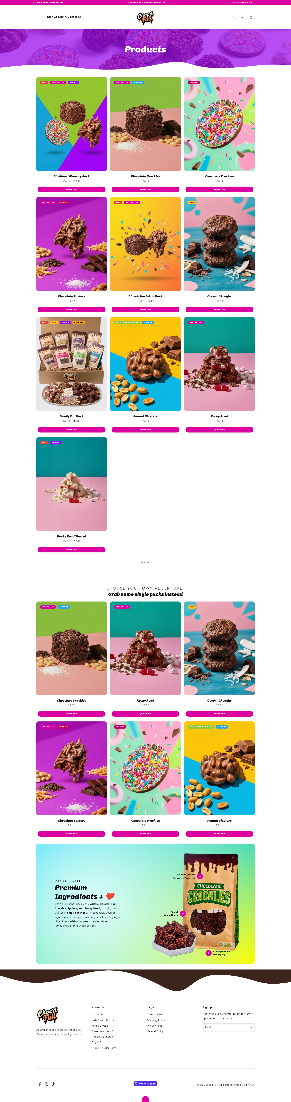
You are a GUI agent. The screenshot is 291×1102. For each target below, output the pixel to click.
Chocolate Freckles (219, 176)
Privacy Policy (155, 1026)
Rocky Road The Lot (71, 536)
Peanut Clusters (145, 416)
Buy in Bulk (98, 1042)
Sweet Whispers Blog (104, 1031)
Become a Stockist (103, 1037)
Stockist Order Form (104, 1048)
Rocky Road (219, 416)
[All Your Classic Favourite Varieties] (200, 876)
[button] (40, 17)
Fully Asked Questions (105, 1020)
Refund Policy (155, 1031)
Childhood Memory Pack (72, 176)
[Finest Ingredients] (183, 914)
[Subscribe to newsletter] (251, 1027)
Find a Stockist (101, 1026)
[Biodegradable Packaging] (209, 953)
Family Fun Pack (72, 416)
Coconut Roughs (219, 296)
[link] (242, 17)
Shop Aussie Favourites (64, 17)
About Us (97, 1014)
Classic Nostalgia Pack (145, 296)
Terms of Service (157, 1014)
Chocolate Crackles (145, 176)
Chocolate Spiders (71, 296)
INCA (252, 1085)
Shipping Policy (156, 1020)
